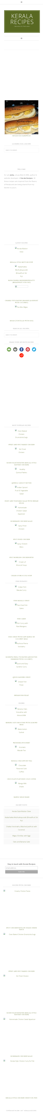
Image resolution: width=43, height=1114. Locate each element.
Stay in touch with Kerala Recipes (21, 864)
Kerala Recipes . (30, 1110)
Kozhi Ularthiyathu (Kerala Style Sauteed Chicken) (21, 1013)
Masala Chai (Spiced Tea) (21, 761)
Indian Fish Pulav (21, 695)
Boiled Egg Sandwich (22, 136)
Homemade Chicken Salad (21, 521)
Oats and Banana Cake (21, 842)
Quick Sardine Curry (21, 677)
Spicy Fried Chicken (21, 539)
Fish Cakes (21, 619)
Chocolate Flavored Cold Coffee (21, 779)
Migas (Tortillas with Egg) (21, 321)
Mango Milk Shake (21, 797)
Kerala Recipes (22, 19)
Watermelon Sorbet (21, 743)
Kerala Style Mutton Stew (21, 262)
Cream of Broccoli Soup (21, 575)
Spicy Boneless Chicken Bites (21, 557)
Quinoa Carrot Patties (22, 483)
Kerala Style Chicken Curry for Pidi (21, 1098)
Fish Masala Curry (21, 601)
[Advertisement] (21, 75)
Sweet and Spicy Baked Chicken (21, 445)
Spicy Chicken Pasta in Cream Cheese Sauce (21, 928)
